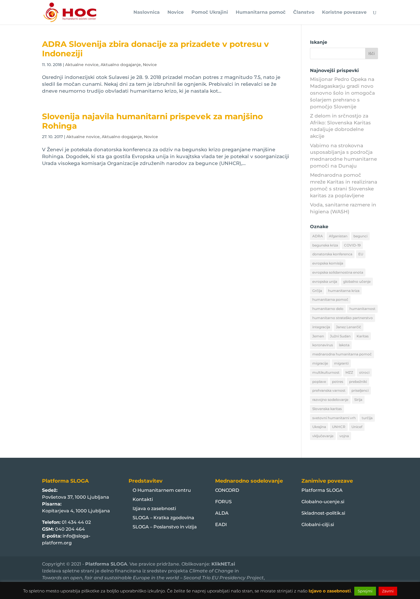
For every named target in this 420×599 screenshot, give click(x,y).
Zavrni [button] (388, 591)
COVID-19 (352, 245)
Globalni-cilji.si (317, 524)
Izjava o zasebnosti (154, 508)
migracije (320, 363)
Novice (175, 12)
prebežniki (358, 381)
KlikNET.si (223, 564)
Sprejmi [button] (365, 591)
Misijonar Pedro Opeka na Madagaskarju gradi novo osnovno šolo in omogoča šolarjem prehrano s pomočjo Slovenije (342, 92)
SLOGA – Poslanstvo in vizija (165, 527)
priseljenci (360, 390)
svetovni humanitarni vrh (334, 418)
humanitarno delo (327, 309)
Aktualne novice (82, 64)
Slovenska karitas (327, 409)
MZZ (349, 372)
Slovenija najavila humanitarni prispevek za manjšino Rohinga (152, 121)
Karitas (363, 336)
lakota (344, 345)
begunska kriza (325, 245)
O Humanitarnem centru (162, 490)
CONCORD (227, 490)
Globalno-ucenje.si (322, 501)
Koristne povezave (344, 12)
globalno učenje (357, 281)
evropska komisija (327, 263)
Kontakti (143, 499)
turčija (367, 418)
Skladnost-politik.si (323, 513)
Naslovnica (146, 12)
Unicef (356, 427)
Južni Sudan (340, 336)
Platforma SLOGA (322, 490)
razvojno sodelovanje (330, 399)
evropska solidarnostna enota (337, 272)
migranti (341, 363)
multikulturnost (325, 372)
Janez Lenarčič (348, 327)
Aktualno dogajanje (121, 64)
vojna (344, 436)
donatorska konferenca (332, 254)
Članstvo (303, 12)
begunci (360, 236)
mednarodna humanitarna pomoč (342, 354)
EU (360, 254)
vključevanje (322, 436)
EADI (221, 524)
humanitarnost (362, 309)
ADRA (317, 236)
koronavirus (322, 345)
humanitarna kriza (343, 290)
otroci (364, 372)
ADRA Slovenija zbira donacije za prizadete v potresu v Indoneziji (155, 48)
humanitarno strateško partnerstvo (342, 318)
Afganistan (338, 236)
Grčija (317, 290)
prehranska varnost (328, 390)
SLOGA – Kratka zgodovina (163, 517)
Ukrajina (319, 427)
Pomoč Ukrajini (209, 12)
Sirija (358, 399)
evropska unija (324, 281)
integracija (321, 327)
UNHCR (338, 427)
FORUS (223, 501)
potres (337, 381)
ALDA (222, 513)
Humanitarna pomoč (260, 12)
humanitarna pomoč (330, 299)
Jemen (318, 336)
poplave (319, 381)
